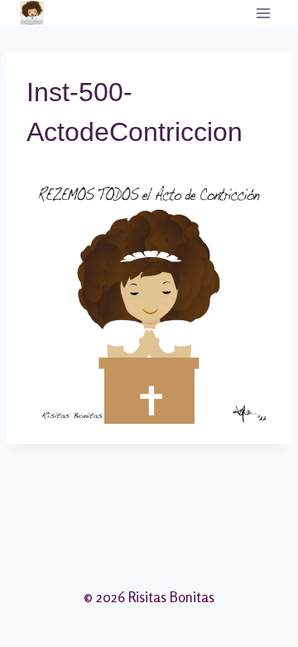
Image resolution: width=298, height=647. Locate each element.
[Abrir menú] (263, 13)
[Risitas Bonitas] (32, 13)
